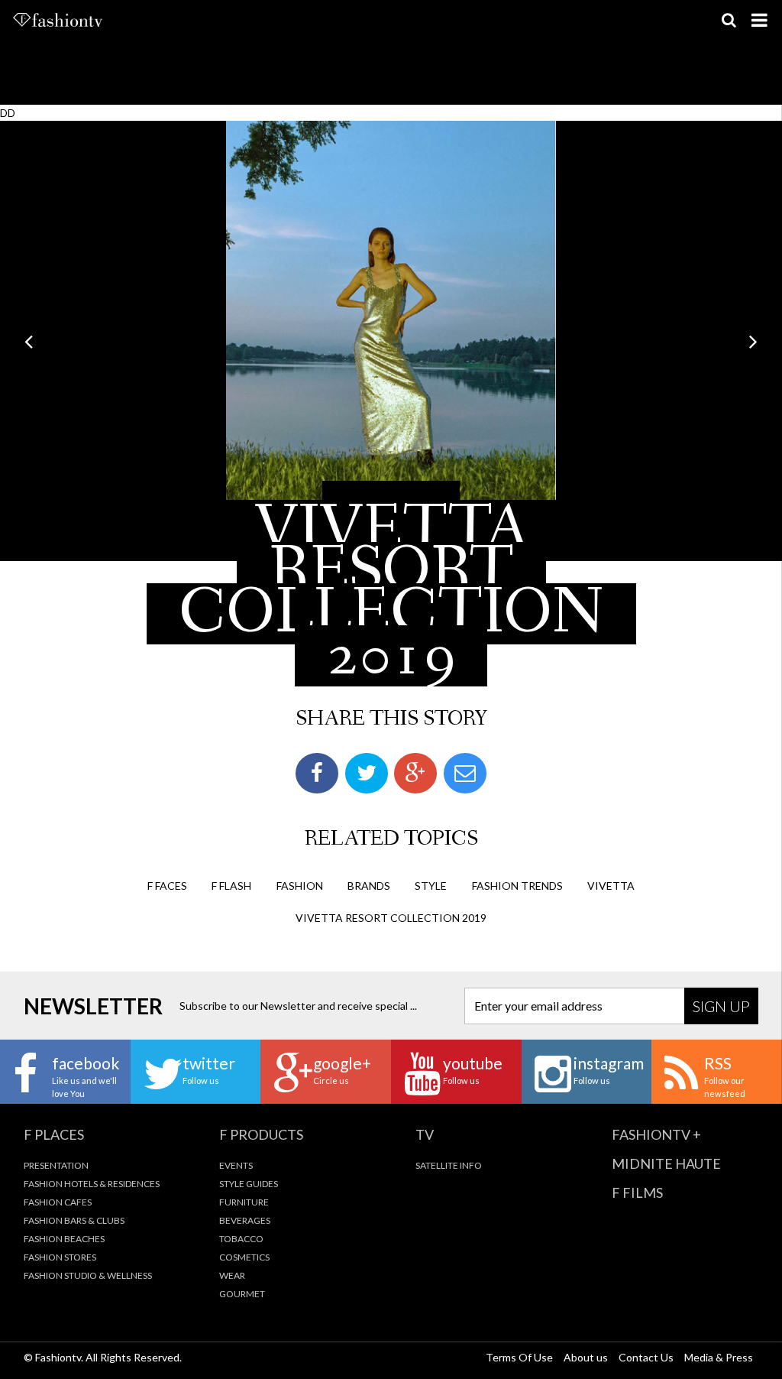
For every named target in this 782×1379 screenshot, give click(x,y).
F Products (261, 1134)
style (431, 885)
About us (586, 1357)
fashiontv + (656, 1134)
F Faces (167, 885)
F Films (637, 1192)
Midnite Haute (666, 1163)
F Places (54, 1134)
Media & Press (718, 1357)
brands (368, 885)
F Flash (231, 885)
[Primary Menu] (759, 20)
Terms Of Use (519, 1357)
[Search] (728, 20)
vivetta (611, 885)
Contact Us (646, 1357)
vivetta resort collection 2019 (391, 917)
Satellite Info (448, 1165)
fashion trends (517, 885)
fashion (299, 885)
